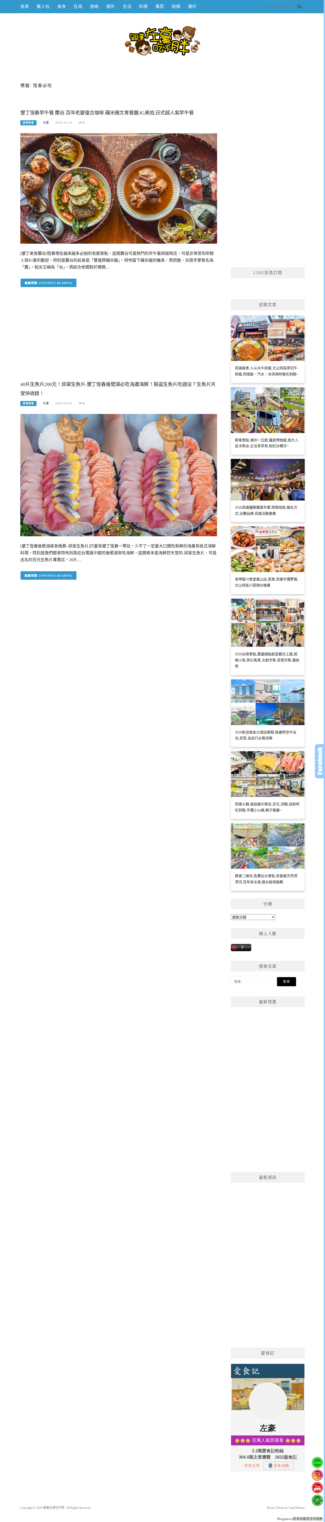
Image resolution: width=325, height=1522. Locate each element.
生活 (127, 6)
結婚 (176, 6)
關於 (192, 6)
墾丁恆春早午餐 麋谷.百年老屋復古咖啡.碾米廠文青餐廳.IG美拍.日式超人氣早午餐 (107, 112)
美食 (61, 6)
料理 (143, 6)
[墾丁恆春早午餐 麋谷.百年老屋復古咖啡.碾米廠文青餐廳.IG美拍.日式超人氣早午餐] (118, 188)
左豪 (46, 122)
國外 (110, 6)
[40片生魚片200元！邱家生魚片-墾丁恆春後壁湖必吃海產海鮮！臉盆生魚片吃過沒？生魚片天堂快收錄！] (118, 475)
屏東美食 (28, 122)
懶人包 (43, 6)
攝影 (159, 6)
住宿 (78, 6)
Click (320, 761)
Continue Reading (55, 283)
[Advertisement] (118, 343)
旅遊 (94, 6)
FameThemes (297, 1508)
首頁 (24, 6)
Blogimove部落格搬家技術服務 (299, 1519)
